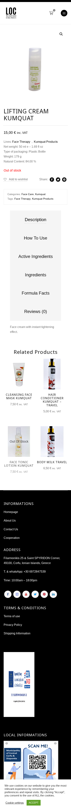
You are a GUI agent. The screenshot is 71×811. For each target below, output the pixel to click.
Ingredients (35, 274)
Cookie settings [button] (14, 802)
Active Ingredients (35, 256)
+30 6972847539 (35, 571)
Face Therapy (21, 141)
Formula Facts (36, 293)
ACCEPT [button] (33, 802)
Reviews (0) (35, 311)
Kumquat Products (46, 141)
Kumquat (40, 194)
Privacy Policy (13, 624)
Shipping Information (17, 633)
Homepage (11, 512)
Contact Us (11, 529)
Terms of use (12, 616)
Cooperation (12, 537)
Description (35, 219)
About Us (10, 520)
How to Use (35, 238)
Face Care (27, 194)
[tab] (35, 220)
